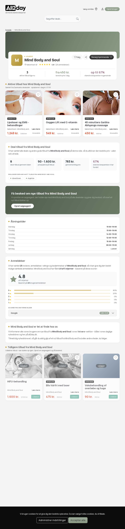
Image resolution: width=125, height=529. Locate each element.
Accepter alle (77, 520)
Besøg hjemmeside (100, 57)
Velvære (81, 331)
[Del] (86, 57)
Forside (8, 30)
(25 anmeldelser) (62, 64)
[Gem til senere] (38, 94)
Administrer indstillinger (52, 520)
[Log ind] (102, 9)
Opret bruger (112, 9)
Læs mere (36, 129)
